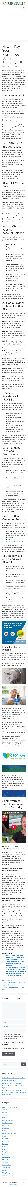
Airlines (4, 1110)
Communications (7, 1120)
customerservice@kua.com (14, 541)
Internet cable (6, 1141)
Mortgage (5, 1152)
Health (4, 1136)
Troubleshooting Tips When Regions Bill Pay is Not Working (15, 963)
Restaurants (6, 1157)
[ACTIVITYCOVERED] (14, 3)
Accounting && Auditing (9, 1107)
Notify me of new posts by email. (14, 1048)
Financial (5, 1131)
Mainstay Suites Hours (9, 1080)
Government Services (9, 1133)
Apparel (4, 1112)
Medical (4, 1146)
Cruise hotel (6, 1125)
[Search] (23, 1064)
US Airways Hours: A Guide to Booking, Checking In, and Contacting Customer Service (14, 1092)
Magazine (5, 1144)
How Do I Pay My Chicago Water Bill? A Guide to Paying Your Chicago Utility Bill (15, 957)
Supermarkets (6, 1165)
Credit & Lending (7, 1123)
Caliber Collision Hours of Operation (13, 1078)
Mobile (4, 1149)
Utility (4, 1170)
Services (5, 1162)
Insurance (5, 1138)
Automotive (5, 1115)
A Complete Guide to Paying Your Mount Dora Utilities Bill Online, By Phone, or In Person (16, 969)
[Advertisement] (14, 26)
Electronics (5, 1128)
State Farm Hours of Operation (12, 1083)
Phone (4, 1154)
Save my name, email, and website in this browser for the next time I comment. (13, 1036)
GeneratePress (14, 1184)
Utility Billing (8, 980)
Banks (4, 1117)
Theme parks (6, 1167)
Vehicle (4, 1175)
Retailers (5, 1159)
